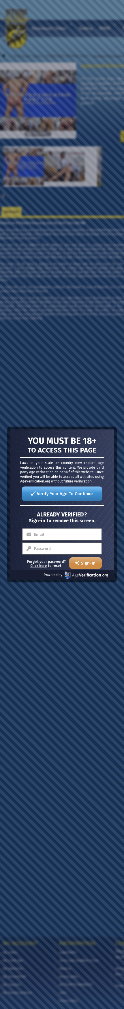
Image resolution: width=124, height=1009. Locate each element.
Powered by (53, 575)
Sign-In (88, 563)
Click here (38, 566)
